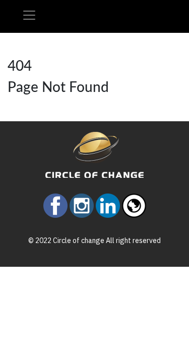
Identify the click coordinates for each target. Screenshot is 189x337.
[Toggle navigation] (29, 15)
